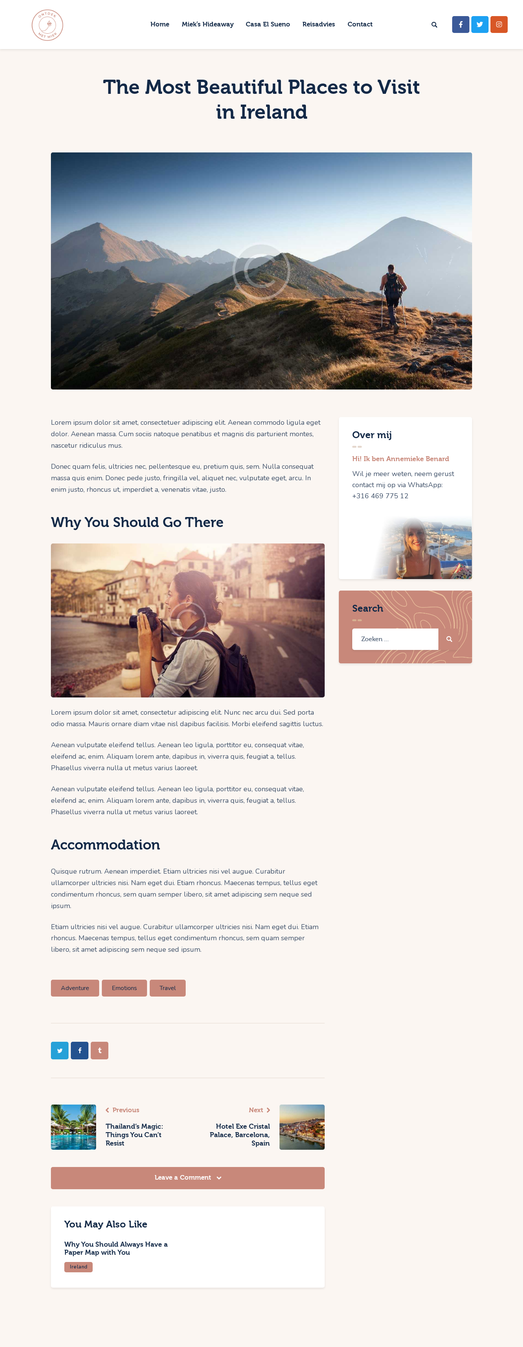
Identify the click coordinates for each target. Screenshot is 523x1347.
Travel (168, 988)
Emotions (124, 988)
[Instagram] (499, 24)
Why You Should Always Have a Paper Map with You (116, 1249)
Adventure (75, 988)
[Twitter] (480, 24)
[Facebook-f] (460, 24)
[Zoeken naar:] (405, 638)
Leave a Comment (184, 1177)
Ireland (79, 1267)
